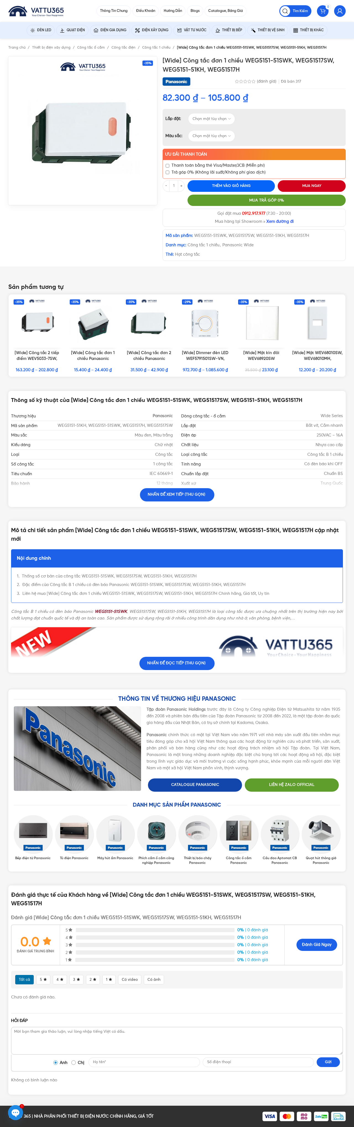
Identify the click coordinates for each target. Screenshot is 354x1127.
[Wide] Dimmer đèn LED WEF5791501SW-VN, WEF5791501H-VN (205, 359)
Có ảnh (153, 980)
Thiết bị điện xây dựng (52, 47)
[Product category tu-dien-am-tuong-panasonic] (74, 838)
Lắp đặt (172, 119)
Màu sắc (173, 136)
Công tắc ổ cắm (91, 47)
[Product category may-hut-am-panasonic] (115, 838)
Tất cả (24, 980)
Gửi (328, 1062)
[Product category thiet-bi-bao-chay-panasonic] (197, 840)
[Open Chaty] (15, 1112)
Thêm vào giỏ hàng (231, 186)
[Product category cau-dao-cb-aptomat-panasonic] (280, 840)
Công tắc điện (124, 47)
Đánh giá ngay (317, 945)
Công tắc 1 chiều (156, 47)
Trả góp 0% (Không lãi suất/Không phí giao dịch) (218, 172)
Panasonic (163, 416)
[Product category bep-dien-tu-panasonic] (33, 838)
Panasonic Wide (238, 245)
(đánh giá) (267, 81)
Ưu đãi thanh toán (186, 154)
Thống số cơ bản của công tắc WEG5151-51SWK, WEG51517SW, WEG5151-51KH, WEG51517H (109, 576)
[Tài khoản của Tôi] (339, 11)
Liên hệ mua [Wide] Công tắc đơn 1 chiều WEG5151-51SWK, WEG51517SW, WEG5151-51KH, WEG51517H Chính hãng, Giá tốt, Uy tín (145, 594)
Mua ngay (311, 186)
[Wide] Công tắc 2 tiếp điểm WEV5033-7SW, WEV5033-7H (37, 359)
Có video (130, 980)
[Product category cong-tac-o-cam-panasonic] (239, 840)
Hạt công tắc (187, 254)
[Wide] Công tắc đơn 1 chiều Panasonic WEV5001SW (93, 359)
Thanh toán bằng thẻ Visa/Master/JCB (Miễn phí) (218, 165)
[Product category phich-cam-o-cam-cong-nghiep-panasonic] (156, 840)
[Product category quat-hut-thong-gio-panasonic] (321, 840)
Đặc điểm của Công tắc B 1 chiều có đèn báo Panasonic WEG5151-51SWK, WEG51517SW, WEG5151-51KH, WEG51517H (134, 585)
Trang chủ (17, 47)
